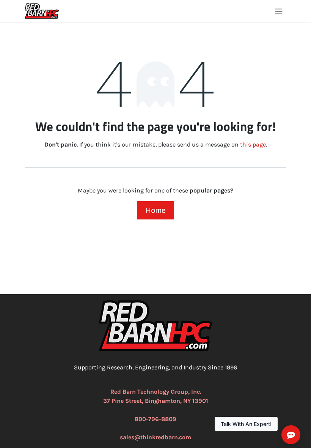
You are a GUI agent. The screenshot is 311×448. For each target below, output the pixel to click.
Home (155, 210)
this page (253, 144)
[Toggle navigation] (278, 11)
